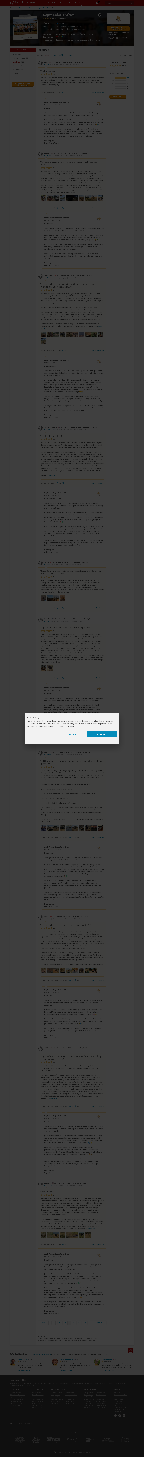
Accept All (100, 734)
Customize (71, 734)
